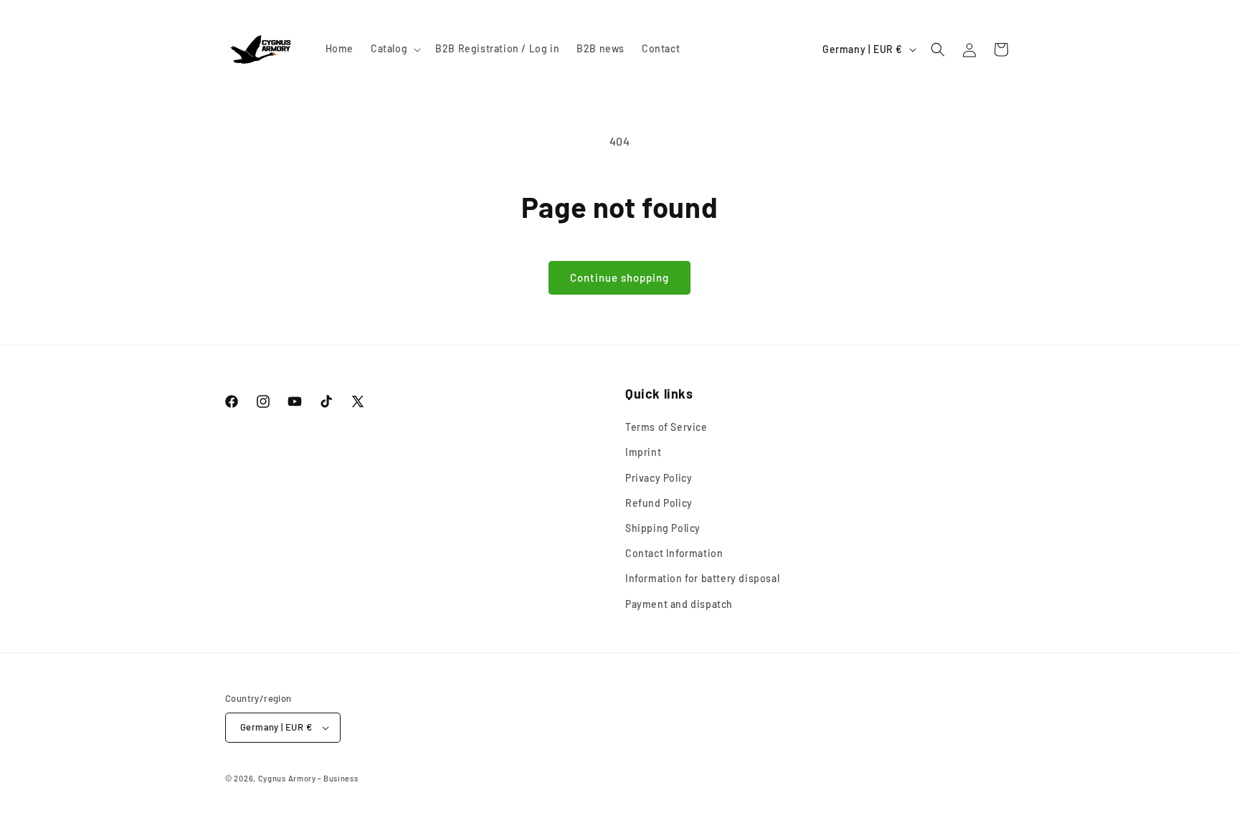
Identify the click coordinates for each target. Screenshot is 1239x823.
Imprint (643, 453)
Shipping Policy (663, 528)
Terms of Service (666, 427)
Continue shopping (619, 277)
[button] (394, 49)
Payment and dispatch (679, 604)
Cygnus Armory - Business (308, 778)
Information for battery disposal (702, 578)
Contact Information (674, 553)
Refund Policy (659, 503)
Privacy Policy (658, 478)
